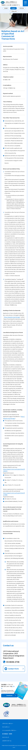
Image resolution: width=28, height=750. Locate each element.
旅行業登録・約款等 (7, 734)
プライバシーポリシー (7, 723)
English (13, 8)
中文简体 (21, 8)
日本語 (5, 8)
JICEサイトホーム (6, 740)
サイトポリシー (6, 727)
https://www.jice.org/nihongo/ (12, 317)
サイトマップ (5, 737)
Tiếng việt (14, 11)
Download (9, 695)
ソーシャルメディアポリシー (9, 730)
